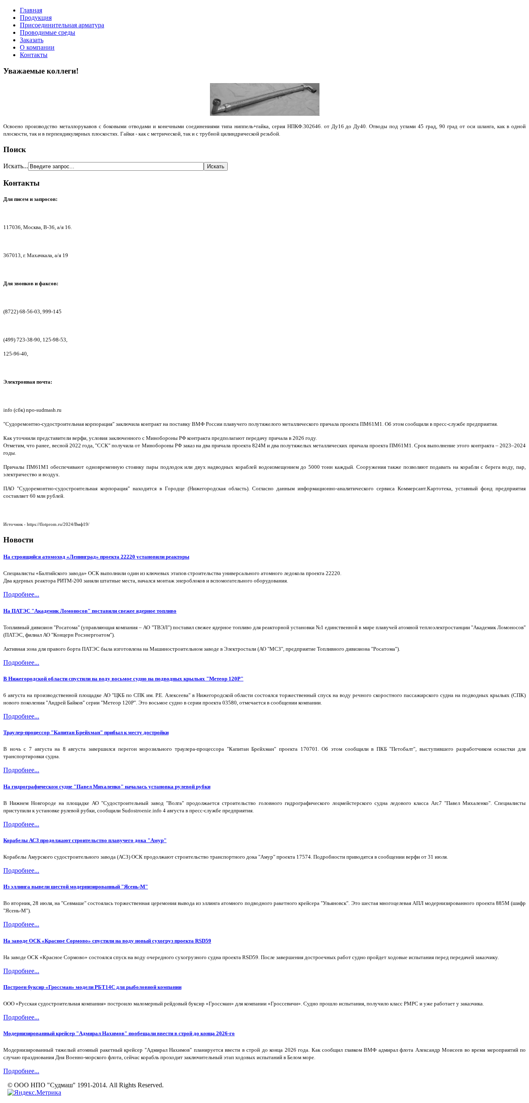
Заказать (31, 39)
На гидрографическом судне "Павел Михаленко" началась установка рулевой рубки (106, 786)
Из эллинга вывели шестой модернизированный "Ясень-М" (75, 886)
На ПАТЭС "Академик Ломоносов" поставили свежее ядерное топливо (89, 611)
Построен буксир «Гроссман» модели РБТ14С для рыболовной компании (92, 987)
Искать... (15, 166)
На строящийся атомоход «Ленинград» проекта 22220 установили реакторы (96, 557)
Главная (31, 10)
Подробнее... (21, 594)
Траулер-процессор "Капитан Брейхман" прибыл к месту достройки (86, 732)
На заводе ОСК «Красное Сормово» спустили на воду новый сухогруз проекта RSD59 (107, 941)
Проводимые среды (47, 32)
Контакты (34, 54)
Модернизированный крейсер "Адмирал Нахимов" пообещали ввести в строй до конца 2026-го (119, 1033)
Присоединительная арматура (62, 25)
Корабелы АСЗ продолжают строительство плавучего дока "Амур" (85, 840)
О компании (37, 47)
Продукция (36, 17)
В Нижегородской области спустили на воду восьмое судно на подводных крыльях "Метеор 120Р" (123, 679)
